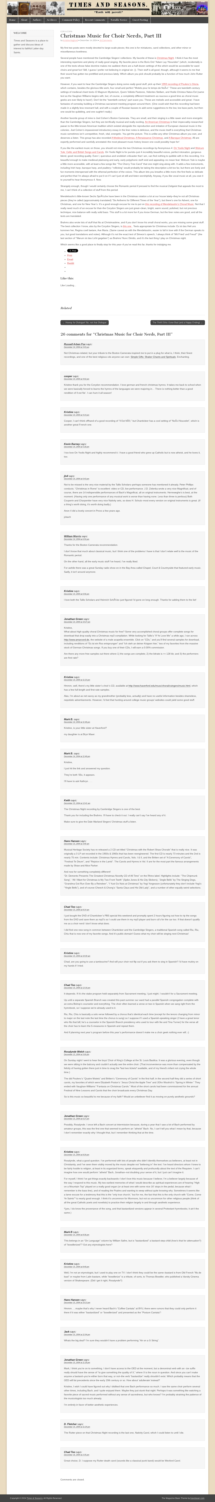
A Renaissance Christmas (149, 137)
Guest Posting (140, 20)
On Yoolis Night (182, 148)
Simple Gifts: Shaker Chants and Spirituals (153, 356)
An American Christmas (157, 122)
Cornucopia (66, 31)
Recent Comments (95, 20)
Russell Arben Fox (74, 344)
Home (12, 20)
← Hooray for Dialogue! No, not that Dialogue (84, 322)
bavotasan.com (197, 1498)
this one (127, 226)
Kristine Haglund (70, 40)
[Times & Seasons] (107, 8)
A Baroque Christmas (180, 137)
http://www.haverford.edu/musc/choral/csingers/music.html (159, 685)
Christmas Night (165, 58)
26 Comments (105, 40)
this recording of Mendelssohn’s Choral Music (169, 204)
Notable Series (119, 20)
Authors (37, 20)
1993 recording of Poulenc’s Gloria (180, 84)
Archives (52, 20)
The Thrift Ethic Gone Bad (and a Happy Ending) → (178, 322)
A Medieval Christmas (123, 137)
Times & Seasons (35, 1498)
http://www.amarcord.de (76, 639)
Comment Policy (71, 20)
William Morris (72, 536)
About (24, 20)
